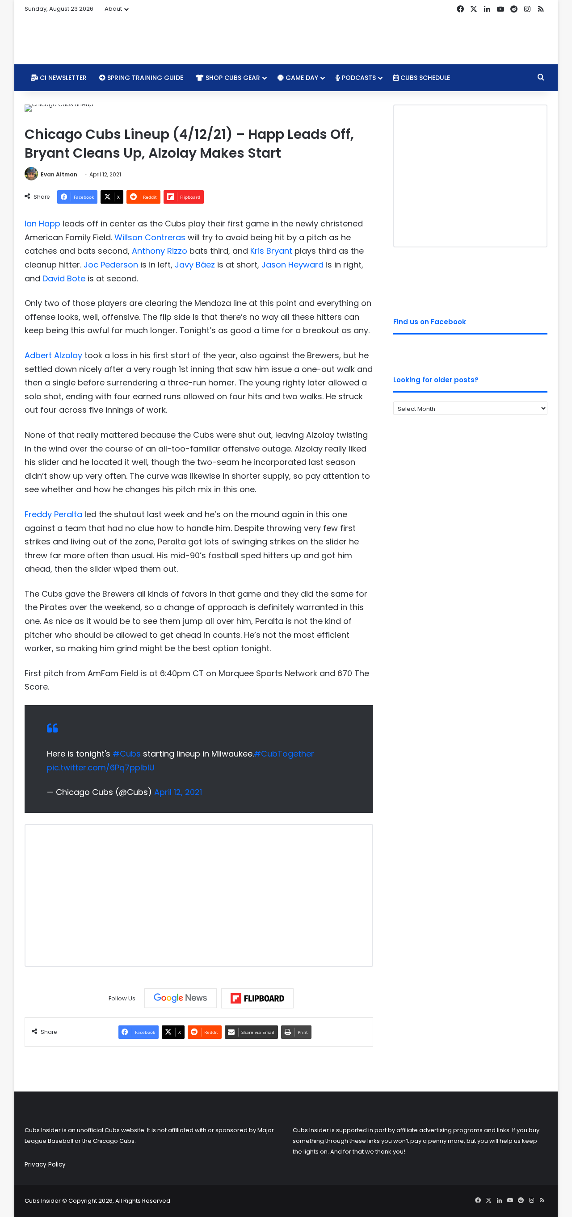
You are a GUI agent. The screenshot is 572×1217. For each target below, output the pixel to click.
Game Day (301, 77)
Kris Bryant (271, 250)
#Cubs (127, 753)
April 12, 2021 (178, 792)
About (113, 8)
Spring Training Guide (144, 77)
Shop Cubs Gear (232, 77)
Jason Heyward (292, 264)
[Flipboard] (257, 998)
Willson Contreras (149, 237)
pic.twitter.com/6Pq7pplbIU (101, 767)
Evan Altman (59, 174)
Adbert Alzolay (53, 355)
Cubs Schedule (424, 77)
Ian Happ (42, 223)
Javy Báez (195, 264)
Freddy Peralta (53, 514)
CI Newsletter (62, 77)
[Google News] (180, 998)
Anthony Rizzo (159, 250)
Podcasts (358, 77)
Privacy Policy (45, 1164)
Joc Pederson (111, 264)
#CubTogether (284, 753)
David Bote (63, 278)
